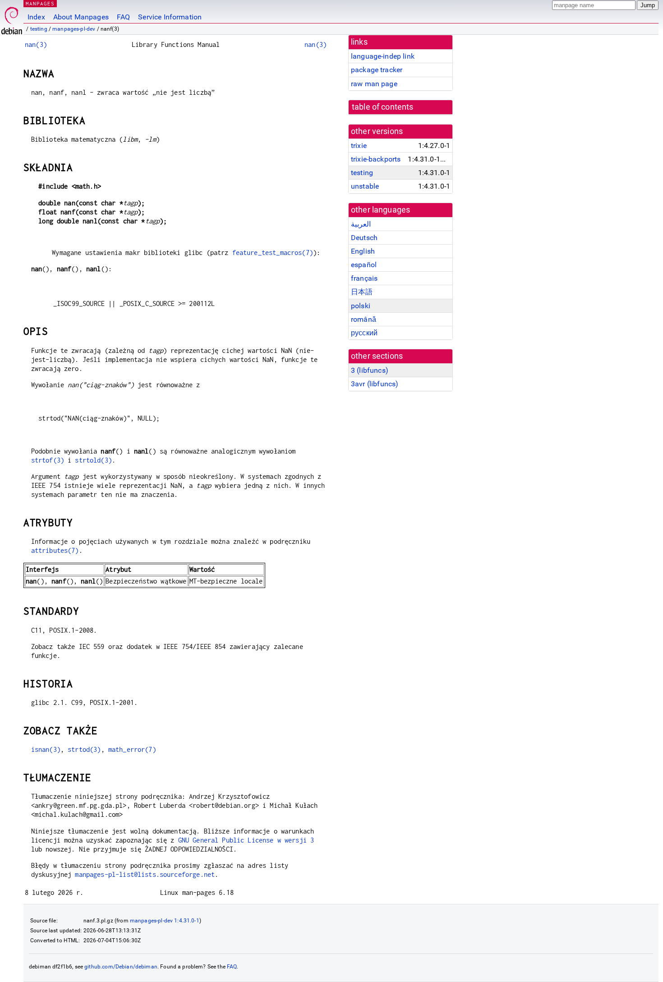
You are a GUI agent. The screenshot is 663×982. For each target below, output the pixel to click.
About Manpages (81, 17)
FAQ (123, 17)
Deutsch (364, 237)
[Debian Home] (11, 18)
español (364, 264)
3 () (369, 370)
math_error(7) (132, 749)
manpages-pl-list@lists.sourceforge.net (145, 874)
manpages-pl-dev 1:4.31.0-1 (164, 920)
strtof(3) (47, 460)
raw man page (374, 83)
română (363, 319)
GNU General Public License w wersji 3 (246, 840)
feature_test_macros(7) (272, 252)
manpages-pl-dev (73, 29)
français (364, 278)
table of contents (383, 106)
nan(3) (36, 44)
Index (36, 17)
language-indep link (382, 56)
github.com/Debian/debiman (120, 966)
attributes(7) (55, 550)
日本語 (362, 291)
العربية (361, 224)
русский (364, 333)
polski (360, 305)
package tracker (376, 69)
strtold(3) (93, 460)
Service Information (170, 17)
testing (38, 29)
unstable (365, 186)
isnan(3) (45, 749)
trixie (359, 145)
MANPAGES (40, 3)
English (363, 251)
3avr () (374, 384)
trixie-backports (376, 159)
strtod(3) (84, 749)
